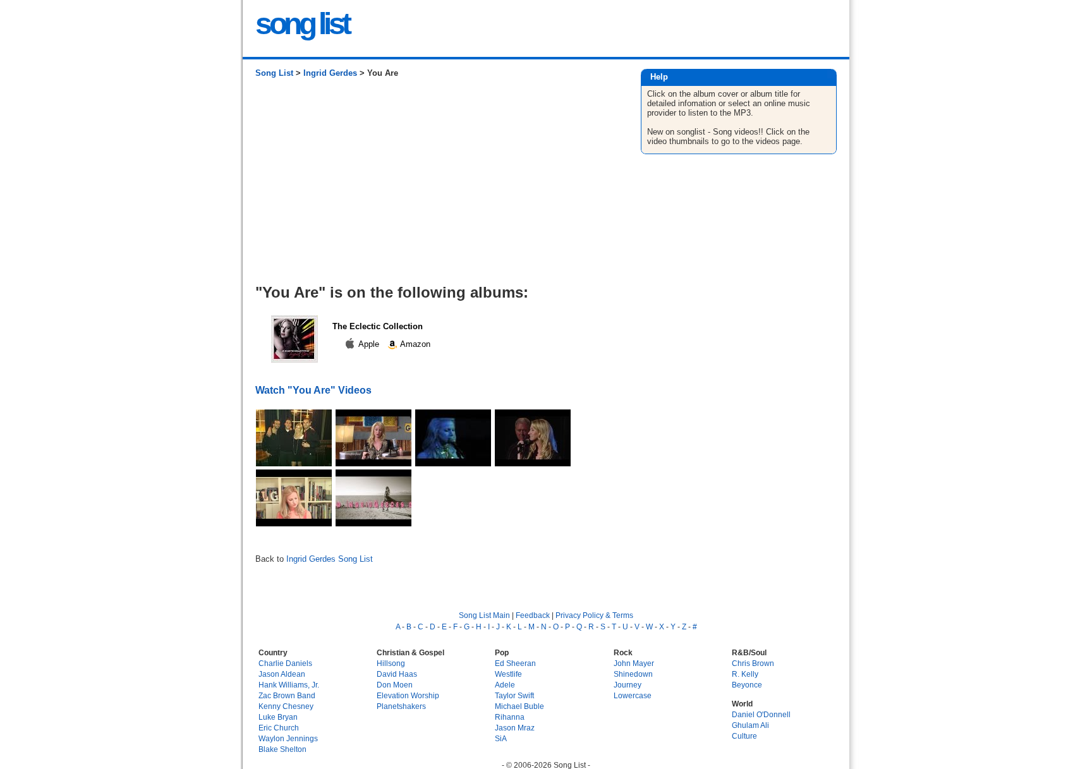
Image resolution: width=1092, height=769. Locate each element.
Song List (274, 73)
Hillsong (391, 663)
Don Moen (395, 685)
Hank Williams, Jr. (288, 685)
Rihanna (510, 717)
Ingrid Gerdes (330, 73)
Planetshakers (401, 706)
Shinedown (633, 674)
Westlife (508, 674)
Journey (627, 685)
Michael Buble (519, 706)
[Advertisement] (435, 185)
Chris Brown (753, 663)
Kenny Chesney (285, 706)
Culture (744, 736)
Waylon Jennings (288, 738)
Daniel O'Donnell (761, 714)
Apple (369, 344)
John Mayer (634, 663)
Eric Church (278, 728)
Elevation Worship (408, 695)
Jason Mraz (515, 728)
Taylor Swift (514, 695)
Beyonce (747, 685)
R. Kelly (745, 674)
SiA (501, 738)
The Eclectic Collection (377, 326)
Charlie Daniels (285, 663)
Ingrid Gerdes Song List (329, 559)
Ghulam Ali (750, 725)
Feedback (533, 615)
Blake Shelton (282, 749)
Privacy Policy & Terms (594, 615)
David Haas (397, 674)
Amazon (414, 344)
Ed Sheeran (515, 663)
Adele (505, 685)
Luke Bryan (278, 717)
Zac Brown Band (286, 695)
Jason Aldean (281, 674)
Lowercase (633, 695)
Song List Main (484, 615)
